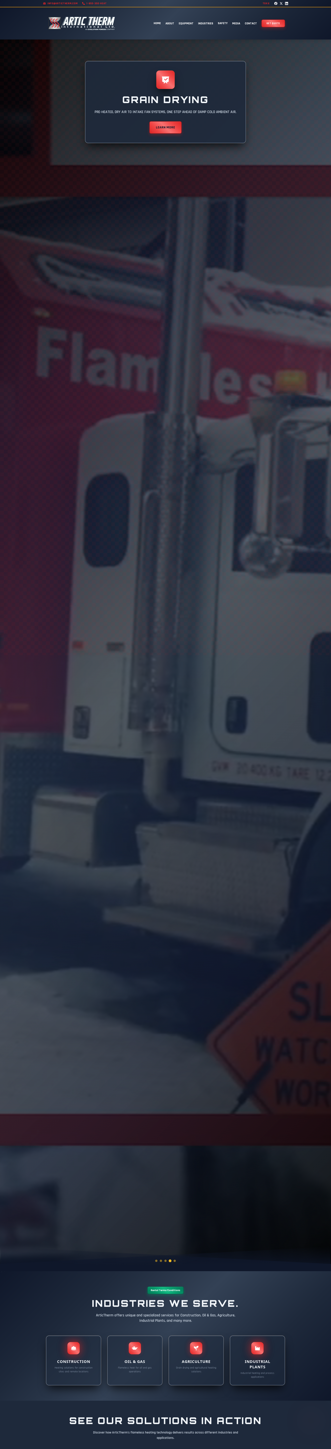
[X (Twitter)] (281, 3)
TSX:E (266, 3)
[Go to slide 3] (165, 1261)
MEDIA (236, 23)
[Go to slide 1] (156, 1261)
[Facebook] (275, 3)
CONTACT (251, 23)
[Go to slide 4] (170, 1260)
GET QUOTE (273, 23)
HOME (157, 23)
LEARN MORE (165, 127)
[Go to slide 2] (161, 1261)
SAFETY (223, 23)
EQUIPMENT (186, 23)
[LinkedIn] (286, 3)
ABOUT (170, 23)
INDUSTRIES (205, 23)
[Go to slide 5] (175, 1261)
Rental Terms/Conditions (165, 1290)
